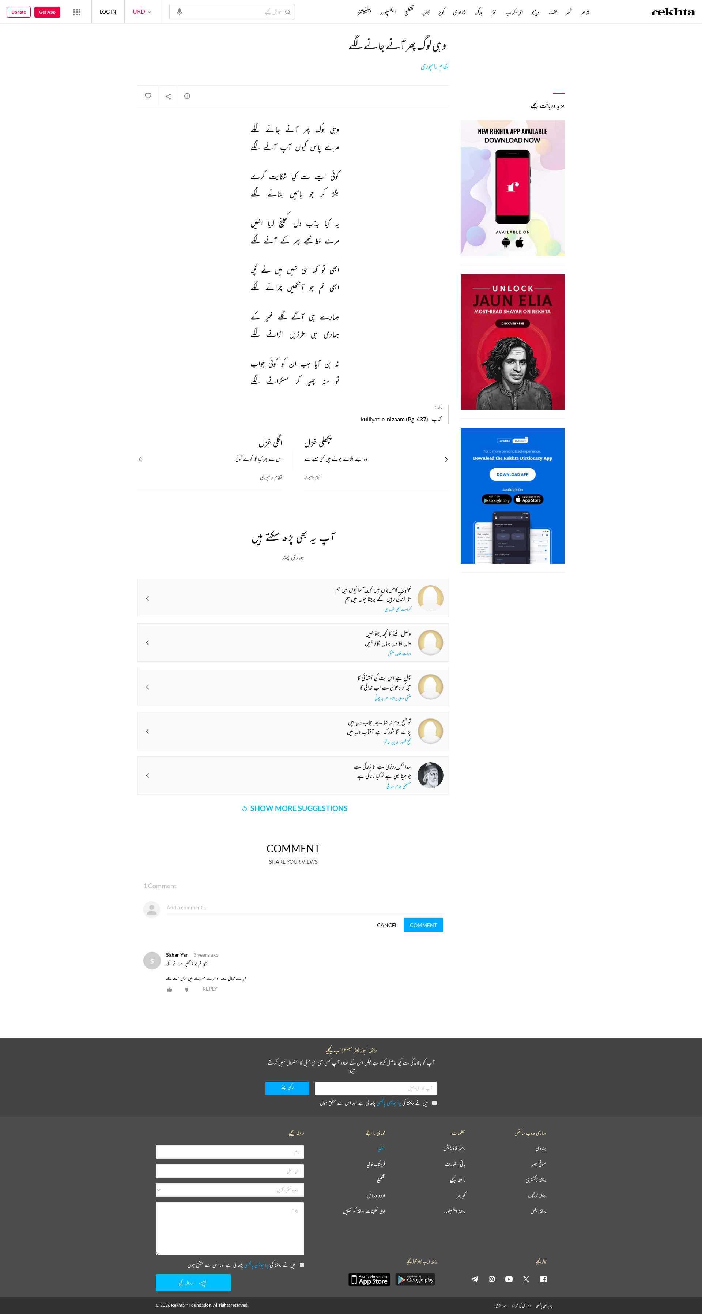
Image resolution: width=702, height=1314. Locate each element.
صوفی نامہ (538, 1164)
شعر (569, 12)
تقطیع (409, 12)
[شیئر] (168, 96)
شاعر (585, 12)
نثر (494, 12)
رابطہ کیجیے (457, 1180)
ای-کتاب (514, 12)
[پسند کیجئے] (147, 96)
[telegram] (474, 1279)
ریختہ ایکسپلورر (454, 1211)
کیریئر (461, 1196)
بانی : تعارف (455, 1164)
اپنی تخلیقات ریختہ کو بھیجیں (364, 1211)
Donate (18, 12)
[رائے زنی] (187, 96)
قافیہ (426, 12)
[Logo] (673, 13)
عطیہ (381, 1148)
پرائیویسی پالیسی (389, 1102)
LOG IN (108, 11)
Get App (47, 12)
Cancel (387, 925)
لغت (552, 12)
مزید (345, 12)
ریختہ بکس (538, 1211)
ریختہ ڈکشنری (536, 1180)
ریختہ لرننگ (537, 1196)
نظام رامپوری (435, 66)
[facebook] (543, 1279)
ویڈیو (536, 12)
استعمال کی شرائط (521, 1305)
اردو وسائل (376, 1196)
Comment (423, 925)
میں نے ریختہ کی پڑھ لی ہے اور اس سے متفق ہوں (374, 1102)
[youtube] (509, 1279)
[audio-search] (179, 11)
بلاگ (479, 12)
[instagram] (492, 1279)
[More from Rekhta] (76, 11)
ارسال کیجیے (186, 1283)
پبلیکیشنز (364, 12)
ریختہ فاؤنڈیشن (454, 1148)
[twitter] (526, 1279)
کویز (441, 12)
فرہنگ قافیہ (376, 1164)
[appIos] (369, 1279)
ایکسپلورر (388, 12)
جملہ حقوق (501, 1305)
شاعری (459, 12)
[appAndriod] (415, 1279)
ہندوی (541, 1148)
